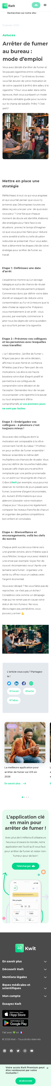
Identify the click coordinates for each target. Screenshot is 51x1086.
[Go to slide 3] (26, 797)
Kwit (14, 482)
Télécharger (23, 866)
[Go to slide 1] (22, 797)
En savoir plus (12, 783)
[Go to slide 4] (28, 797)
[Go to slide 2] (24, 797)
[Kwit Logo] (19, 948)
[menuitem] (25, 756)
